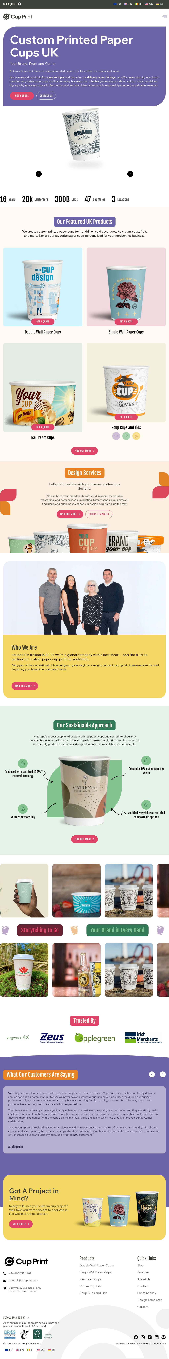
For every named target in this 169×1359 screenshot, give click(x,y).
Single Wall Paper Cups (95, 1272)
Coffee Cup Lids (90, 1286)
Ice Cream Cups (90, 1279)
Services (143, 1272)
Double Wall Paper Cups (84, 174)
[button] (39, 174)
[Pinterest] (163, 1337)
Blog (140, 1265)
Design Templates (149, 1300)
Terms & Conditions (125, 1343)
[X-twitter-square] (150, 1337)
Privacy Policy (143, 1343)
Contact (143, 1286)
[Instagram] (143, 1337)
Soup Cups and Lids (93, 1293)
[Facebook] (136, 1337)
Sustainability (146, 1293)
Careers (142, 1306)
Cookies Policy (159, 1343)
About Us (143, 1279)
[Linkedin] (156, 1337)
